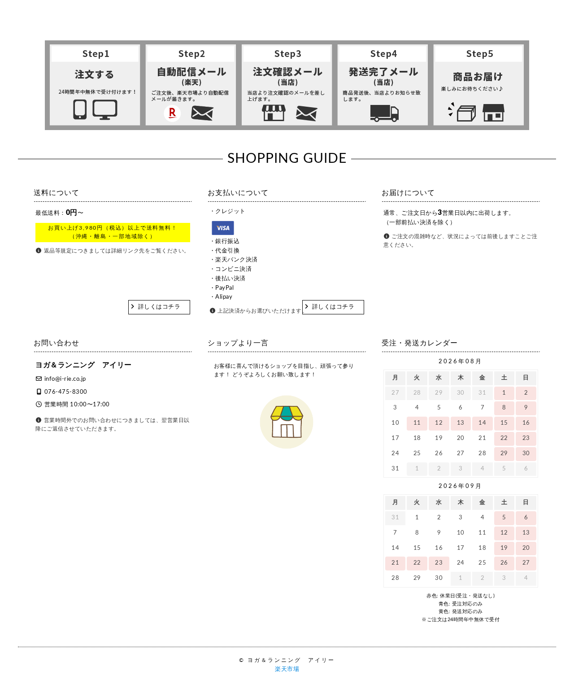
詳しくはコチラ (159, 307)
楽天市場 (287, 669)
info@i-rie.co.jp (65, 379)
